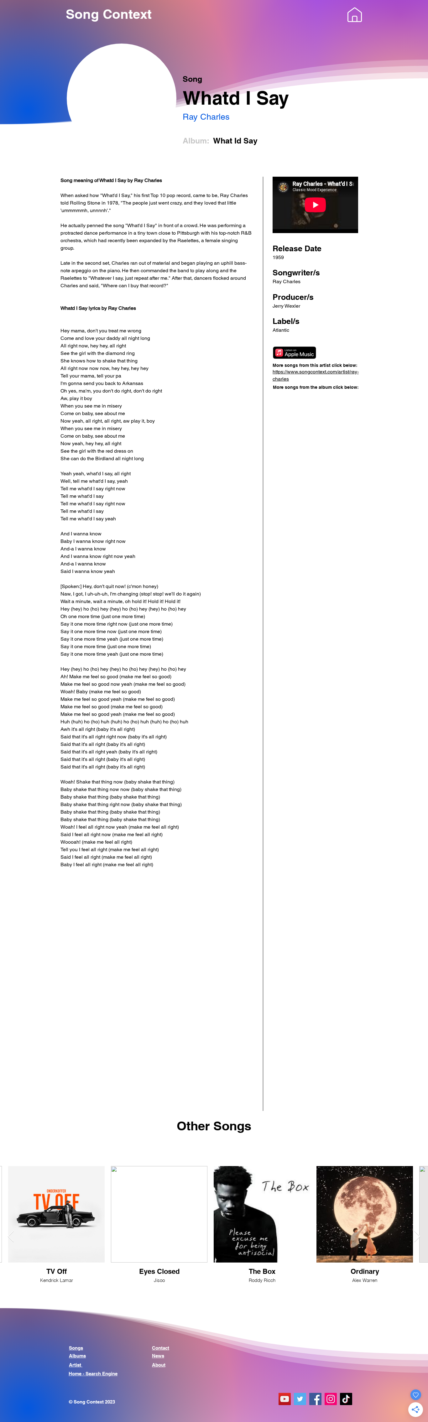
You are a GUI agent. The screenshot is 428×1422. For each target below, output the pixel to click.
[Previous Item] (10, 1237)
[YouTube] (285, 1399)
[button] (354, 14)
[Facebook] (315, 1399)
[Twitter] (300, 1399)
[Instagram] (331, 1399)
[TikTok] (346, 1399)
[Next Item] (417, 1237)
